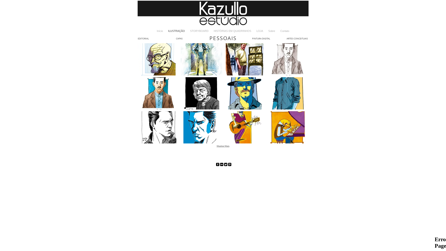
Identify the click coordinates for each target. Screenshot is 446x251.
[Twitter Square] (225, 164)
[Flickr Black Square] (221, 164)
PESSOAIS (223, 38)
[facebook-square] (217, 164)
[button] (158, 59)
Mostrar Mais (223, 146)
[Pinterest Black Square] (229, 164)
